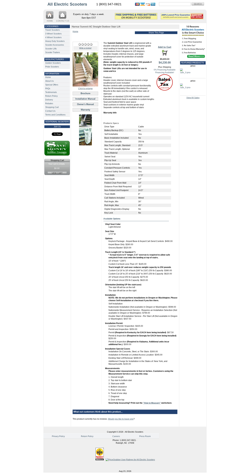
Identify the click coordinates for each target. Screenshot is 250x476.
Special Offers (51, 85)
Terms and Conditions (55, 115)
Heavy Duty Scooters (55, 41)
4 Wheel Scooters (53, 37)
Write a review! (85, 48)
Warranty (85, 109)
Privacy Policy (58, 436)
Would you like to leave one (121, 419)
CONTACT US (62, 21)
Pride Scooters (52, 67)
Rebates (49, 103)
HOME (50, 21)
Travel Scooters (52, 30)
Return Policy (51, 96)
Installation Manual (85, 99)
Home (48, 77)
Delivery (49, 100)
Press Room (145, 436)
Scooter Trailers (52, 52)
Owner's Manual (85, 104)
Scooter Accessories (54, 45)
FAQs (47, 88)
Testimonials (51, 92)
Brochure (85, 93)
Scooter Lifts (51, 48)
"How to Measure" (152, 403)
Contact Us (50, 111)
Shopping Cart (52, 107)
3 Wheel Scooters (53, 34)
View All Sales (192, 98)
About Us (49, 81)
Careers (116, 436)
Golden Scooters (53, 63)
